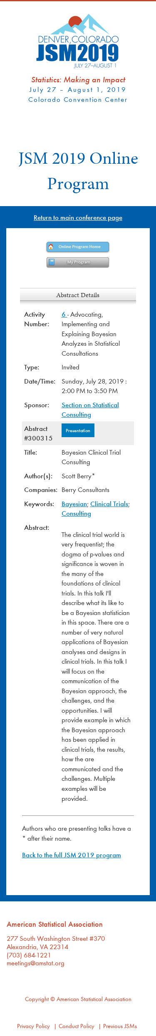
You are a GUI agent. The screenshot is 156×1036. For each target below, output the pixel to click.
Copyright (37, 999)
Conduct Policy (76, 1026)
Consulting (76, 513)
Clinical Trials (109, 503)
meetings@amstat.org (35, 962)
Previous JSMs (120, 1026)
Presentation (78, 430)
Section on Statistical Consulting (90, 409)
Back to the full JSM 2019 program (71, 854)
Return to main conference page (78, 217)
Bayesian (74, 503)
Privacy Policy (33, 1026)
